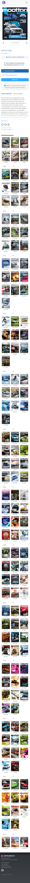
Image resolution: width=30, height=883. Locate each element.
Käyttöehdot (5, 862)
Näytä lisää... (4, 120)
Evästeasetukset (6, 867)
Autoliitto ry (10, 129)
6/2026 (22, 65)
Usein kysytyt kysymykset (9, 859)
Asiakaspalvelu (6, 858)
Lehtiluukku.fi (9, 856)
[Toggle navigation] (26, 2)
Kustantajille (5, 865)
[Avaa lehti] (6, 143)
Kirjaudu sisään (9, 87)
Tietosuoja (4, 864)
